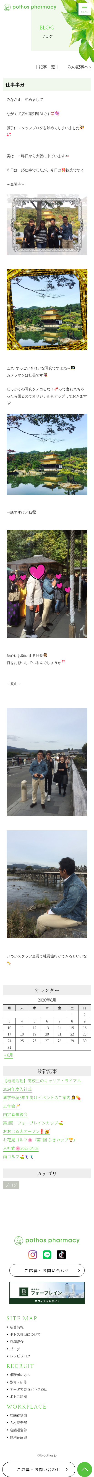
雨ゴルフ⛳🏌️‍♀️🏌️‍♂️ (18, 1156)
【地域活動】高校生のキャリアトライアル (42, 1080)
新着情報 (17, 1326)
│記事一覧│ (47, 67)
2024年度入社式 (17, 1089)
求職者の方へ (20, 1374)
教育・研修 (18, 1381)
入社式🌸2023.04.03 (21, 1148)
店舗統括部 (18, 1415)
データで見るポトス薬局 (28, 1389)
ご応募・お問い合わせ (47, 1270)
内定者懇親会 (15, 1114)
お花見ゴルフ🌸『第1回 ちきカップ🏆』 (40, 1139)
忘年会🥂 (11, 1106)
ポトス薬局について (25, 1334)
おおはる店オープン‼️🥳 (26, 1131)
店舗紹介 (17, 1341)
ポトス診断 (18, 1396)
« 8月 (8, 1055)
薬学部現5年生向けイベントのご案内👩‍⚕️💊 (42, 1097)
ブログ (11, 1185)
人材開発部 (18, 1422)
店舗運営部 (18, 1429)
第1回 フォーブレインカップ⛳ (33, 1123)
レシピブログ (20, 1355)
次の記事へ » (79, 67)
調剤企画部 (18, 1437)
